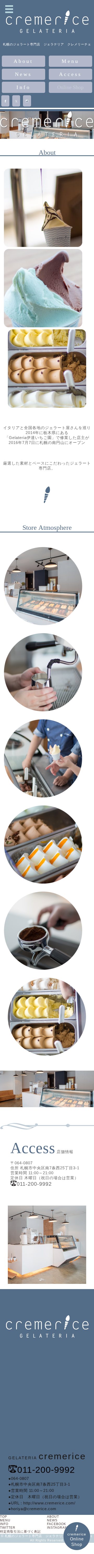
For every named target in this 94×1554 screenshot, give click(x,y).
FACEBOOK (56, 1524)
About (23, 61)
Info (23, 87)
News (23, 74)
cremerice (76, 1539)
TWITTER (7, 1527)
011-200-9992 (46, 1470)
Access (70, 74)
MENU (5, 1520)
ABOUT (53, 1517)
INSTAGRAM (57, 1527)
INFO (4, 1524)
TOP (3, 1517)
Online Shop (70, 87)
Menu (70, 61)
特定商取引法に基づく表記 (20, 1531)
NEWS (52, 1520)
